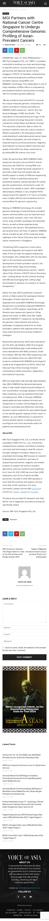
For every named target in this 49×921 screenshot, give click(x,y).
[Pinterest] (16, 50)
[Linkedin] (24, 896)
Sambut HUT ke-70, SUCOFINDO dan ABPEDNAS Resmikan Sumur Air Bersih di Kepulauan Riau (22, 756)
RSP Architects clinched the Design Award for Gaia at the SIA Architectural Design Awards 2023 (13, 553)
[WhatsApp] (22, 50)
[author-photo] (24, 578)
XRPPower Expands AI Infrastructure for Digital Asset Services (24, 766)
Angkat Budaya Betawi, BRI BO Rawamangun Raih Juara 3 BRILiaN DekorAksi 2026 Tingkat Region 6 (22, 816)
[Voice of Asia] (24, 3)
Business (23, 10)
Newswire (13, 519)
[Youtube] (30, 896)
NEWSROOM (13, 10)
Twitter (16, 492)
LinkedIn (24, 492)
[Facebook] (5, 50)
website (35, 488)
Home (5, 10)
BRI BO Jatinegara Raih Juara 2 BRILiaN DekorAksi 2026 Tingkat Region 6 (22, 826)
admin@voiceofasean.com (29, 888)
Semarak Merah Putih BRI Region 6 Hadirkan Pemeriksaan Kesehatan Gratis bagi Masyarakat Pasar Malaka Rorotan (22, 778)
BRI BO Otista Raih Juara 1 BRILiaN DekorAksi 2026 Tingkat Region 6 (23, 836)
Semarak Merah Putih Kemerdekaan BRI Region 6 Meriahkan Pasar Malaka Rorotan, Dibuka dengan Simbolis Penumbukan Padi (22, 791)
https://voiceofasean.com (24, 585)
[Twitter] (10, 50)
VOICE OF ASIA (10, 45)
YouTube (34, 492)
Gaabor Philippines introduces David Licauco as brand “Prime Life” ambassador (36, 553)
